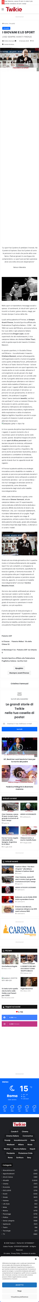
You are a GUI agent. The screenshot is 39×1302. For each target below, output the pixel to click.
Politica (5, 1217)
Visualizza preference (19, 1297)
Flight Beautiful (27, 988)
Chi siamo (7, 1253)
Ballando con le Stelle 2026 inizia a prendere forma (26, 898)
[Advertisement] (19, 158)
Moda (5, 1207)
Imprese (6, 1200)
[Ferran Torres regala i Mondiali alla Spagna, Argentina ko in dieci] (10, 830)
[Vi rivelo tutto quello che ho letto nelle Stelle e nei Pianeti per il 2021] (10, 981)
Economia (6, 1186)
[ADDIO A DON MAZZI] (28, 807)
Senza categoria (8, 1220)
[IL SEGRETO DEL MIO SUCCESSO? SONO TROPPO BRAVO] (29, 959)
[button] (36, 1259)
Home (6, 23)
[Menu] (3, 9)
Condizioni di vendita (28, 1253)
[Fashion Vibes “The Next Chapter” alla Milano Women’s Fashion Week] (8, 869)
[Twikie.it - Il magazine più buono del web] (14, 9)
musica (7, 1148)
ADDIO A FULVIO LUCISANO (13, 1)
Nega (19, 1291)
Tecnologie (7, 1230)
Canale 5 (14, 1131)
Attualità (12, 23)
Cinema (5, 1183)
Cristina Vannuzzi (9, 40)
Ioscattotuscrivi (20, 1140)
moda (30, 1144)
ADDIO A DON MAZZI (28, 814)
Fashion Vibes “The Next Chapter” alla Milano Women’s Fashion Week (24, 868)
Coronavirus (28, 1135)
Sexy (29, 1157)
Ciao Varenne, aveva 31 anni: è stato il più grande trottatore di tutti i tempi (10, 817)
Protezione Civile (25, 1153)
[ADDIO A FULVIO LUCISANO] (8, 890)
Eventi (5, 1193)
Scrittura (19, 1157)
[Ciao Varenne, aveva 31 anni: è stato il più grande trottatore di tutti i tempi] (10, 807)
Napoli (32, 1148)
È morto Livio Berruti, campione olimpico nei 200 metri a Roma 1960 (26, 908)
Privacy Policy (15, 1253)
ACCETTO (20, 1285)
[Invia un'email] (15, 40)
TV (4, 1233)
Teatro (5, 1227)
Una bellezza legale (9, 966)
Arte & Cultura (8, 1176)
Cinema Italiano (12, 1135)
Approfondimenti (8, 1173)
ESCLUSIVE (7, 1190)
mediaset (11, 1144)
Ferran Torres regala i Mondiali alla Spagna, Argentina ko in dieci (10, 840)
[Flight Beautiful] (29, 981)
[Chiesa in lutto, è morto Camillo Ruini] (28, 830)
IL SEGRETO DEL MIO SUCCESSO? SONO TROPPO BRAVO (28, 968)
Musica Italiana (20, 1148)
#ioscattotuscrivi (9, 1170)
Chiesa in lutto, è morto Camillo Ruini (28, 838)
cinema (25, 1131)
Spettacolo (7, 1223)
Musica (5, 1210)
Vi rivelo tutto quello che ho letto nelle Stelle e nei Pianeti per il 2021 (10, 991)
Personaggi (7, 1213)
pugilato (19, 668)
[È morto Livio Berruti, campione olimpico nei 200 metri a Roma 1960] (8, 909)
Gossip (5, 1196)
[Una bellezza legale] (10, 959)
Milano (21, 1144)
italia (33, 1140)
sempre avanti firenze (20, 672)
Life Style (6, 1203)
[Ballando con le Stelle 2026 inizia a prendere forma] (8, 900)
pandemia (11, 1153)
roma (10, 1157)
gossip (7, 1140)
